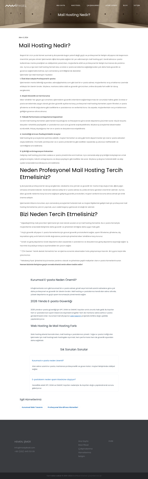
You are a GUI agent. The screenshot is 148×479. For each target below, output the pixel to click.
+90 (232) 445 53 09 (24, 451)
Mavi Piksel (83, 445)
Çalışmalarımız (85, 448)
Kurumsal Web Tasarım (32, 407)
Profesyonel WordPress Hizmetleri (63, 407)
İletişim (81, 456)
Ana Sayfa (83, 441)
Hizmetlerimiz (84, 452)
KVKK (111, 441)
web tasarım (75, 316)
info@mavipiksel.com (24, 447)
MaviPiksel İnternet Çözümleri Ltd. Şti (87, 476)
